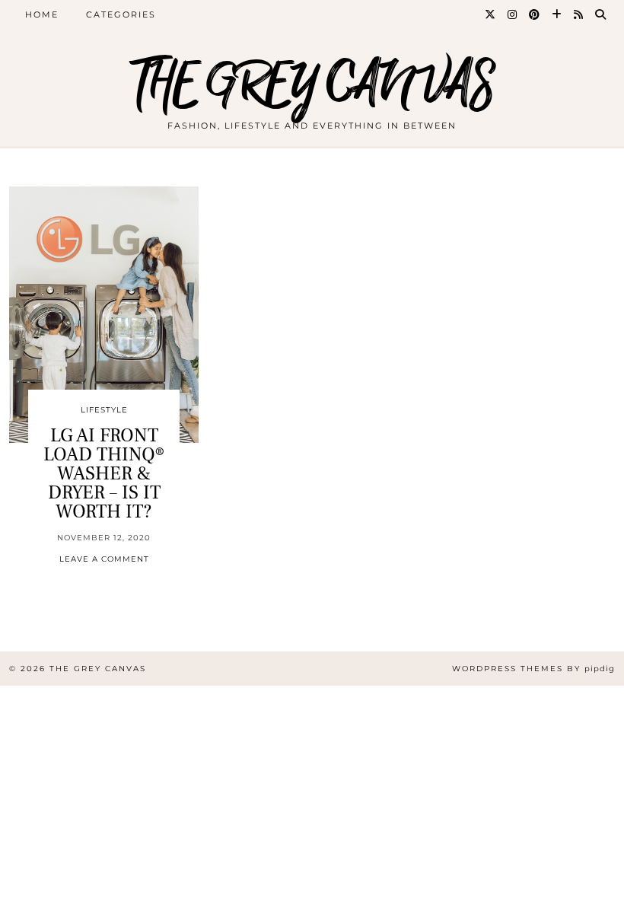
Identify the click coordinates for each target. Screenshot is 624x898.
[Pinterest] (535, 14)
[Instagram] (513, 14)
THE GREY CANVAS (312, 85)
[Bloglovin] (557, 14)
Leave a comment (104, 559)
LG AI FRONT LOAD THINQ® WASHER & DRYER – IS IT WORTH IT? (103, 473)
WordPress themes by (533, 669)
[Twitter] (491, 14)
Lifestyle (104, 410)
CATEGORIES (121, 14)
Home (42, 14)
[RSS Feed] (579, 14)
